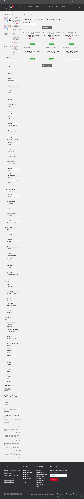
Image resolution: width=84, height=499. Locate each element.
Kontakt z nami (42, 1)
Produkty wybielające (11, 104)
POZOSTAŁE (9, 336)
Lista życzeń (72, 1)
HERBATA (8, 244)
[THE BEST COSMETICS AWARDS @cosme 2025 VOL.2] (12, 34)
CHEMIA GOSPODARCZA (12, 343)
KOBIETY (7, 61)
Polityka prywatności (7, 389)
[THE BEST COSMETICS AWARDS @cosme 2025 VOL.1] (12, 45)
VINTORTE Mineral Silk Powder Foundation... (32, 52)
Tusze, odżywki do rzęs (12, 125)
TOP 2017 (8, 360)
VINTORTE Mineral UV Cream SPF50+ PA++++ (71, 36)
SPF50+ (9, 196)
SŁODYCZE (9, 229)
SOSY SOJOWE (10, 248)
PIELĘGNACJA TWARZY (11, 83)
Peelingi (9, 78)
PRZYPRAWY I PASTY (11, 272)
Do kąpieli (9, 168)
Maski (8, 97)
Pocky (8, 236)
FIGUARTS (9, 286)
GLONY (8, 279)
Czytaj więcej (18, 424)
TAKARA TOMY (9, 303)
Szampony (9, 142)
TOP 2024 (8, 376)
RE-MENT (8, 315)
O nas (5, 391)
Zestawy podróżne (11, 102)
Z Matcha (9, 234)
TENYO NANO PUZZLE (11, 305)
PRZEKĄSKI (9, 241)
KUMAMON (9, 312)
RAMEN (9, 267)
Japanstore (43, 494)
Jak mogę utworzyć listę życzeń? (11, 453)
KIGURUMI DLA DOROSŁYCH (10, 325)
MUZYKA (8, 334)
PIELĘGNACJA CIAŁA (11, 161)
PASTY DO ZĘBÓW (10, 225)
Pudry (8, 118)
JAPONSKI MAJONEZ (12, 251)
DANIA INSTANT (10, 265)
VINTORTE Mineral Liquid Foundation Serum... (71, 52)
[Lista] (45, 21)
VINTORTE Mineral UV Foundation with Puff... (52, 36)
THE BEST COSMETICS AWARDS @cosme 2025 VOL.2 (15, 38)
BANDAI (8, 284)
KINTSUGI (8, 345)
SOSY (7, 246)
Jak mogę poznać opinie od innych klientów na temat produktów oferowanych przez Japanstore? (11, 444)
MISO (8, 263)
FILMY (8, 352)
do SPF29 (9, 192)
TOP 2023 (8, 374)
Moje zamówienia (28, 472)
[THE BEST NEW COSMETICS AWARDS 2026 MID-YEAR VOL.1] (7, 27)
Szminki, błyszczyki (11, 132)
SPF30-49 (9, 194)
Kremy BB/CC (10, 111)
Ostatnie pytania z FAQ (12, 416)
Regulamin (6, 390)
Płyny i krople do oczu (12, 177)
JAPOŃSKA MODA (11, 331)
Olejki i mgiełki (10, 154)
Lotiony (9, 90)
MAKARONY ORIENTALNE (12, 274)
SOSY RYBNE (10, 253)
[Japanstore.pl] (9, 8)
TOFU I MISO (9, 258)
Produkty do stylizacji (11, 156)
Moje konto (26, 470)
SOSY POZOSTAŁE (11, 255)
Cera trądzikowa (11, 99)
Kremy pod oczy (10, 87)
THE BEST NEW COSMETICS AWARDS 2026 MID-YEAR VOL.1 (16, 27)
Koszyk (78, 1)
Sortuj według (26, 22)
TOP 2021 (8, 369)
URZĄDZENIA (9, 348)
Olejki (8, 66)
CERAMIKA (8, 350)
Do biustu (9, 166)
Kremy (8, 85)
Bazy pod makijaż (11, 113)
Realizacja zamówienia (9, 407)
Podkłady (9, 116)
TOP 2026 (8, 381)
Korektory (9, 123)
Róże (8, 120)
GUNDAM (9, 289)
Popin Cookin (10, 232)
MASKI (8, 296)
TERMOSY (8, 355)
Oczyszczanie (10, 203)
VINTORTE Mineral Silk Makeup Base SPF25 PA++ (51, 52)
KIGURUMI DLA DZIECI (12, 329)
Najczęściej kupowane (42, 474)
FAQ (38, 486)
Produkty (6, 404)
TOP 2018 (8, 362)
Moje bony (26, 484)
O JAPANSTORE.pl (8, 481)
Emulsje (9, 92)
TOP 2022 (8, 371)
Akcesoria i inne (10, 182)
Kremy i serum (10, 151)
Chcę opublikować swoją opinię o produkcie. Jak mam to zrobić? (11, 436)
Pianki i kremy (10, 71)
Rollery (9, 106)
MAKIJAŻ (8, 109)
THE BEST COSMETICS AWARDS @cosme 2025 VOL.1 (15, 50)
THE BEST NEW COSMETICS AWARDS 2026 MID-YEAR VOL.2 (16, 19)
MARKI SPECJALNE (9, 317)
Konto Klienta (7, 411)
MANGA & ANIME (10, 341)
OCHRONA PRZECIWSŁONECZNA (10, 188)
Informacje (9, 385)
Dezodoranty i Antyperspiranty (13, 180)
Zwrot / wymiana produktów (10, 409)
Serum (8, 94)
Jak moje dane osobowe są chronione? (12, 419)
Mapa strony (40, 484)
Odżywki (9, 144)
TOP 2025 (8, 378)
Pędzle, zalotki (10, 135)
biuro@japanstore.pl (42, 3)
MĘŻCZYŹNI (7, 199)
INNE (6, 319)
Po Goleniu (9, 206)
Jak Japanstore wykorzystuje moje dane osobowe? (11, 427)
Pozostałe (9, 137)
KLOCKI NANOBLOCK (11, 293)
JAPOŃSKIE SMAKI (9, 227)
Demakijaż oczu (10, 80)
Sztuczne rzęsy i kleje (12, 128)
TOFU (8, 260)
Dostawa (6, 400)
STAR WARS (10, 291)
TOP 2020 (8, 367)
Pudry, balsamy (10, 75)
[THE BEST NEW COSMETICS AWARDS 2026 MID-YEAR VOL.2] (7, 19)
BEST (6, 357)
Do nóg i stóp (10, 173)
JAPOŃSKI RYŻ (9, 277)
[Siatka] (43, 21)
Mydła (8, 68)
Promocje (39, 470)
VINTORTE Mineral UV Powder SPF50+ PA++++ (32, 36)
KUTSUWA (8, 298)
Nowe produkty (40, 472)
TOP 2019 (8, 364)
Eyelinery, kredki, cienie (12, 130)
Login (25, 482)
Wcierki (9, 149)
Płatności (6, 402)
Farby (8, 158)
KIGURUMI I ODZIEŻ (11, 322)
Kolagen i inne (10, 184)
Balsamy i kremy (11, 163)
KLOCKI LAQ (9, 300)
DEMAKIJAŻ (9, 64)
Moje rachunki (27, 474)
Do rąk (8, 170)
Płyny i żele (9, 73)
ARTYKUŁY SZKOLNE (11, 338)
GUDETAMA (9, 310)
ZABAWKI (7, 281)
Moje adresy (26, 476)
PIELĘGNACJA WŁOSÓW (12, 139)
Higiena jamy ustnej (11, 175)
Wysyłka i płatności (7, 388)
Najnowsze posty (9, 14)
